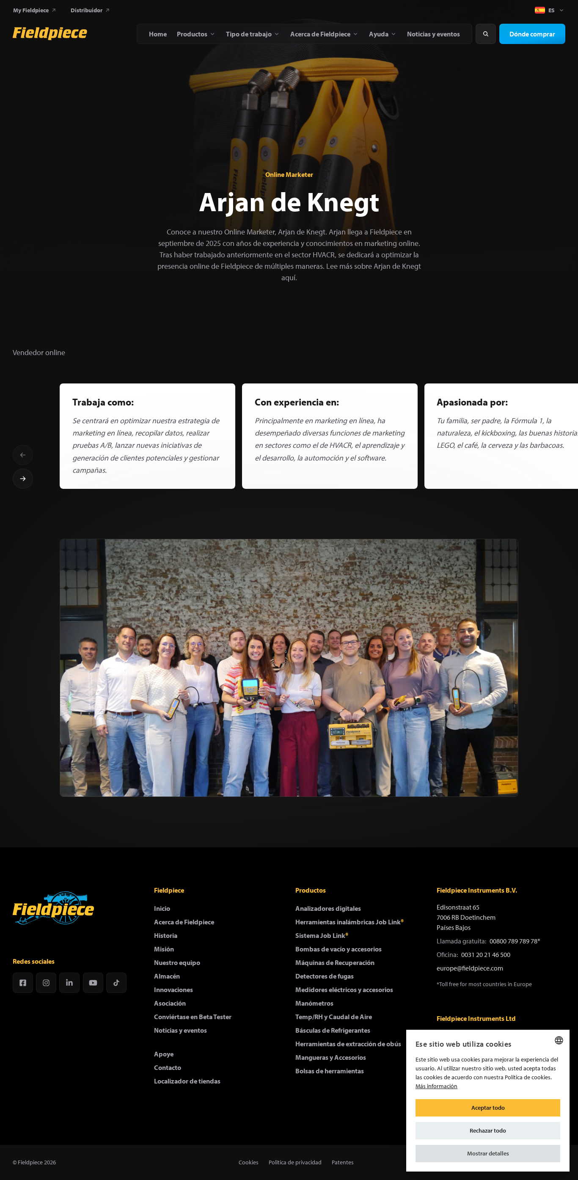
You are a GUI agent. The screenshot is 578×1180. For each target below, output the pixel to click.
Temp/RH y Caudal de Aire (333, 1016)
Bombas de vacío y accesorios (338, 949)
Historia (165, 935)
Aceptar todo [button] (488, 1107)
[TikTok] (116, 983)
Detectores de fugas (324, 976)
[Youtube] (93, 983)
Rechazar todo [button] (488, 1130)
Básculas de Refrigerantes (332, 1030)
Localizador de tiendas (187, 1081)
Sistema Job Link (321, 935)
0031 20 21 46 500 (485, 954)
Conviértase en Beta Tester (192, 1016)
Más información (436, 1086)
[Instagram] (46, 983)
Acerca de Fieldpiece (184, 922)
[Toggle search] (486, 34)
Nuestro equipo (177, 962)
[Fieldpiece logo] (53, 908)
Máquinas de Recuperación (334, 962)
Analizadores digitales (328, 908)
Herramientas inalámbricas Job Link (349, 922)
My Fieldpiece (31, 10)
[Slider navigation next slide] (23, 479)
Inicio (162, 908)
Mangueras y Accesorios (330, 1057)
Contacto (167, 1067)
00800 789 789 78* (515, 941)
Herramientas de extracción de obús (348, 1043)
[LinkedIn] (69, 983)
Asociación (170, 1003)
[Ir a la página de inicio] (50, 34)
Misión (164, 949)
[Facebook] (23, 983)
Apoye (163, 1054)
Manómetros (314, 1003)
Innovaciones (173, 989)
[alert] (488, 1101)
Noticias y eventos (180, 1030)
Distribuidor (86, 10)
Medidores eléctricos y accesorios (344, 989)
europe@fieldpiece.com (470, 968)
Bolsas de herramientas (329, 1071)
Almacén (167, 976)
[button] (488, 1153)
